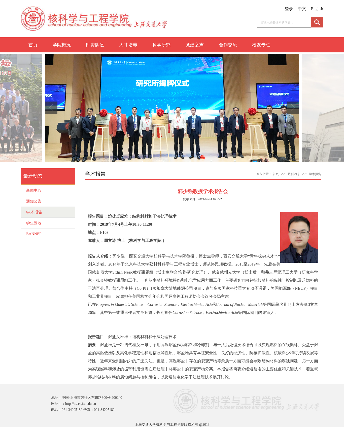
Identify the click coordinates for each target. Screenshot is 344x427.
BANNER (34, 234)
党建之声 (195, 44)
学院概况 (62, 44)
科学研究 (161, 44)
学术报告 (34, 212)
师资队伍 (95, 44)
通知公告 (33, 201)
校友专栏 (261, 44)
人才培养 (128, 44)
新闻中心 (33, 190)
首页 (33, 44)
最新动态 (294, 174)
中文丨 (304, 9)
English (317, 9)
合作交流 (228, 44)
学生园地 (33, 223)
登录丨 (291, 9)
